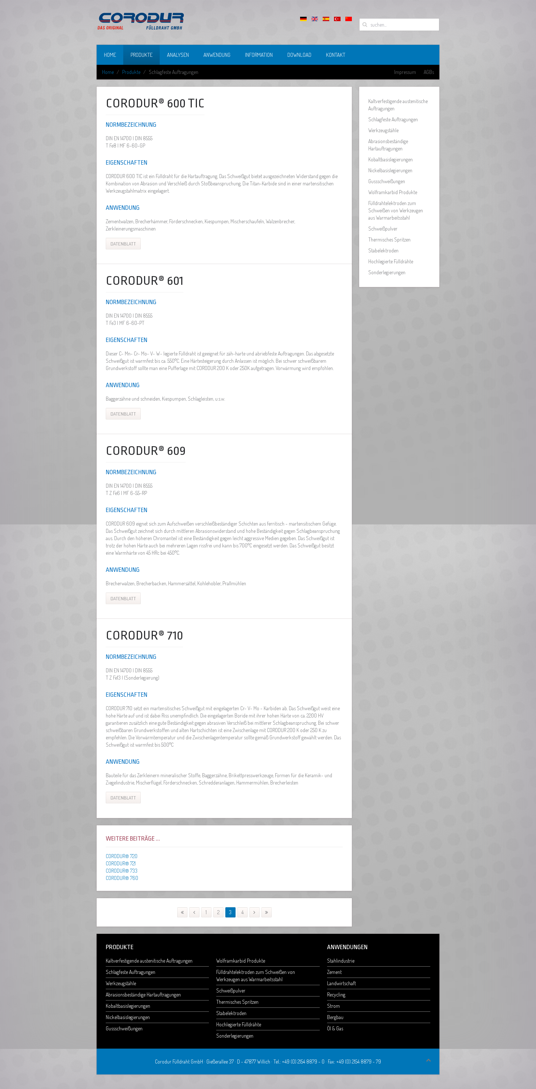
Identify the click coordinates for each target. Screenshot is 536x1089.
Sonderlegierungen (386, 272)
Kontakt (335, 54)
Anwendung (216, 54)
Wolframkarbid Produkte (392, 192)
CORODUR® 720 (121, 856)
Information (259, 54)
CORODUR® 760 (122, 878)
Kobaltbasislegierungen (390, 159)
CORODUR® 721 (121, 863)
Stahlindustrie (340, 961)
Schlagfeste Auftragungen (393, 119)
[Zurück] (194, 912)
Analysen (178, 54)
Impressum (405, 72)
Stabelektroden (383, 250)
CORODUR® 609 (146, 451)
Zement (334, 972)
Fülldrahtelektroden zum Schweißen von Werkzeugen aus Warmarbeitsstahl (395, 210)
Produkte (141, 54)
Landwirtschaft (341, 983)
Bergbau (335, 1017)
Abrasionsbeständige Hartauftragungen (388, 145)
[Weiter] (254, 912)
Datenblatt (123, 244)
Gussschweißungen (386, 181)
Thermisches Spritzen (389, 239)
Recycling (336, 994)
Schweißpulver (382, 228)
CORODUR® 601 (144, 281)
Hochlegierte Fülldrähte (390, 261)
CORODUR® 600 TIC (155, 103)
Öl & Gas (335, 1028)
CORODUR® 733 (121, 871)
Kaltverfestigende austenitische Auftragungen (398, 104)
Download (299, 54)
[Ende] (266, 912)
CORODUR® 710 (144, 635)
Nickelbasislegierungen (390, 170)
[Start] (182, 912)
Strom (333, 1006)
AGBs (429, 72)
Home (110, 54)
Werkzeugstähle (383, 130)
